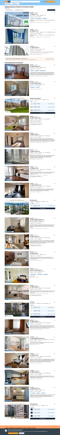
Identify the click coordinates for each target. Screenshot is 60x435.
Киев (45, 15)
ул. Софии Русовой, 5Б (34, 371)
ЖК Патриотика (47, 135)
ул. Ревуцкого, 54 (33, 14)
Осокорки (37, 15)
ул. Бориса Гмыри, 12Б (35, 151)
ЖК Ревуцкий (49, 169)
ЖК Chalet (32, 302)
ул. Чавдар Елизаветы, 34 (35, 184)
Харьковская (33, 15)
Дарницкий (41, 15)
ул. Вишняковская (34, 253)
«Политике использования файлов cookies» (40, 431)
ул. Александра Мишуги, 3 (35, 83)
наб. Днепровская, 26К (35, 388)
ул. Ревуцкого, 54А (34, 30)
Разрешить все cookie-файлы (13, 433)
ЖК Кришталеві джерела (35, 98)
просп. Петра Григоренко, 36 (36, 270)
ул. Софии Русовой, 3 (34, 286)
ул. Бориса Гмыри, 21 (34, 134)
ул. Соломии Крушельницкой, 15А (37, 338)
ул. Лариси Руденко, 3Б (35, 66)
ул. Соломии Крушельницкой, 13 (37, 219)
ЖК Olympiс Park (33, 200)
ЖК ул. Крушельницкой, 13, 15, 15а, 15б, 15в (47, 339)
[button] (45, 1)
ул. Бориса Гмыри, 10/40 (35, 117)
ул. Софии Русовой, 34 (34, 47)
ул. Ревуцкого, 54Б (34, 168)
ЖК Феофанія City (34, 404)
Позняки (32, 84)
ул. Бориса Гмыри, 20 (34, 236)
